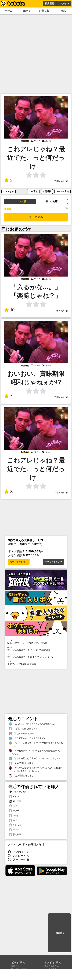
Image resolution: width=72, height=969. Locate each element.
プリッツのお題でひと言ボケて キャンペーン (30, 655)
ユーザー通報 (62, 191)
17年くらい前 (61, 181)
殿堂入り (15, 966)
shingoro (17, 815)
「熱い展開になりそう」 (24, 775)
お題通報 (47, 191)
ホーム (8, 10)
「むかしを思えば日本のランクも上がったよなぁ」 (36, 758)
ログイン (64, 3)
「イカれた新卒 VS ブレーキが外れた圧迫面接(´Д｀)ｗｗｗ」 (37, 752)
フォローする (19, 855)
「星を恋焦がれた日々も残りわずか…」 (31, 738)
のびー (16, 806)
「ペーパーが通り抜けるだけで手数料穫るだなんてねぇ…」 (37, 744)
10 (12, 309)
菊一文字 (17, 801)
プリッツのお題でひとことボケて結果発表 (29, 648)
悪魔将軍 (17, 834)
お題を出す (45, 10)
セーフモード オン (18, 561)
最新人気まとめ (51, 966)
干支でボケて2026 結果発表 (21, 662)
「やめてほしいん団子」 (24, 763)
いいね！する (20, 851)
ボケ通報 (33, 191)
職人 (63, 10)
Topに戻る (59, 933)
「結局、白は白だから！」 (25, 728)
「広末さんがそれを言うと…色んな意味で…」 (34, 723)
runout (16, 796)
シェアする (8, 191)
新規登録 (50, 3)
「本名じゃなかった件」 (24, 733)
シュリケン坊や (20, 791)
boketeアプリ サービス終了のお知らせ (27, 641)
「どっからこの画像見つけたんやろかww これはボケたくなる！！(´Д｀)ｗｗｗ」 (37, 769)
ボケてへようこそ (53, 561)
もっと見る (36, 217)
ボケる (27, 10)
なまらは (17, 825)
